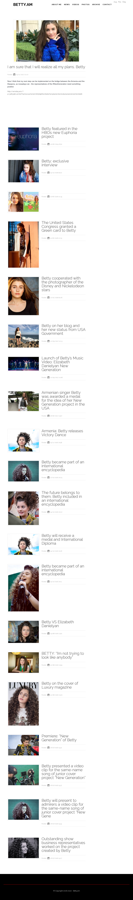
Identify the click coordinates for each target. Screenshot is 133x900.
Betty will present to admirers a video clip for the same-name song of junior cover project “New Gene (63, 808)
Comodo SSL (66, 893)
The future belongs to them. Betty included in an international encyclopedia (62, 498)
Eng (124, 2)
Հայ (115, 2)
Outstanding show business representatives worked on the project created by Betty (63, 845)
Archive (96, 4)
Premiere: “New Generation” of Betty (59, 738)
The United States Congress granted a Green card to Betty (59, 226)
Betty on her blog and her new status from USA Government (63, 329)
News (67, 4)
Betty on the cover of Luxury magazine (60, 685)
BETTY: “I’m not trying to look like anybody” (63, 655)
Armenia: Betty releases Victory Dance (62, 433)
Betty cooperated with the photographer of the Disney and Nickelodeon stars (63, 284)
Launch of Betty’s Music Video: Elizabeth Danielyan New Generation (62, 364)
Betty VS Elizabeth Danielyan (58, 624)
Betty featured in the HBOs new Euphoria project (59, 132)
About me (56, 4)
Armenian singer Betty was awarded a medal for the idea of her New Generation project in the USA (63, 400)
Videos (75, 4)
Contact (107, 4)
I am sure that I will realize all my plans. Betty (46, 67)
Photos (85, 4)
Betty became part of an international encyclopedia (63, 466)
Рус (119, 2)
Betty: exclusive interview (55, 163)
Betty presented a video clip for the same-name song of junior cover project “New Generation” (63, 772)
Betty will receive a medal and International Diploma (62, 539)
